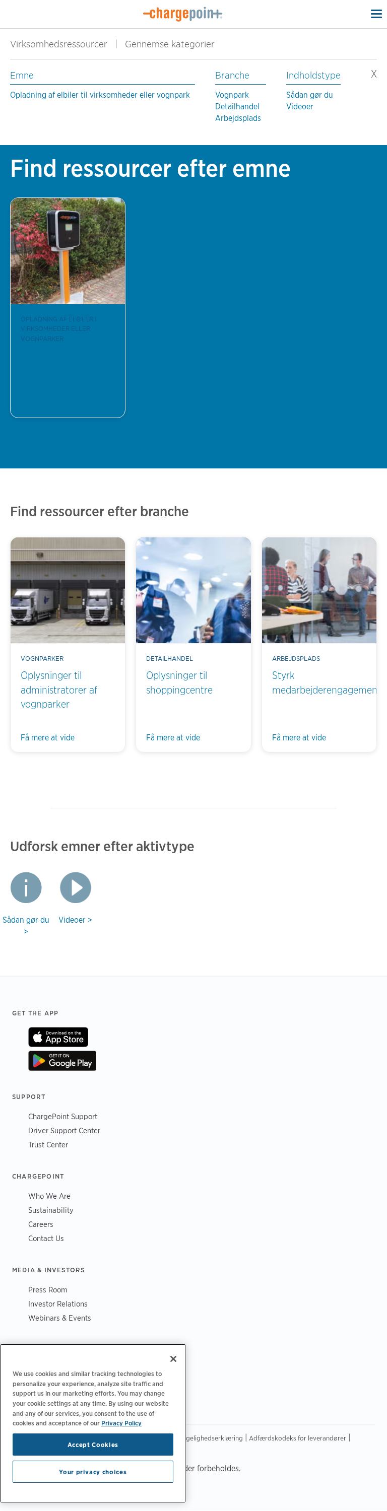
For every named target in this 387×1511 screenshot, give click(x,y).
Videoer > (75, 920)
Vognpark (232, 95)
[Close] (173, 1359)
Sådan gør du (309, 95)
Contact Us (46, 1238)
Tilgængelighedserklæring (204, 1438)
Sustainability (51, 1210)
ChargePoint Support (62, 1116)
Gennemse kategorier (175, 44)
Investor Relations (58, 1304)
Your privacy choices (92, 1472)
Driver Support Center (64, 1130)
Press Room (48, 1289)
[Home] (183, 14)
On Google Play (62, 1061)
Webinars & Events (59, 1318)
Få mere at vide (48, 403)
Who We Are (49, 1196)
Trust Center (48, 1144)
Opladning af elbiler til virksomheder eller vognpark (100, 95)
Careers (40, 1224)
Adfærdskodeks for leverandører (297, 1438)
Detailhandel (237, 106)
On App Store (58, 1037)
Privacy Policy (121, 1423)
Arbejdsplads (238, 118)
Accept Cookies (93, 1444)
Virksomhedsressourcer (58, 44)
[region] (93, 1423)
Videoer (299, 106)
